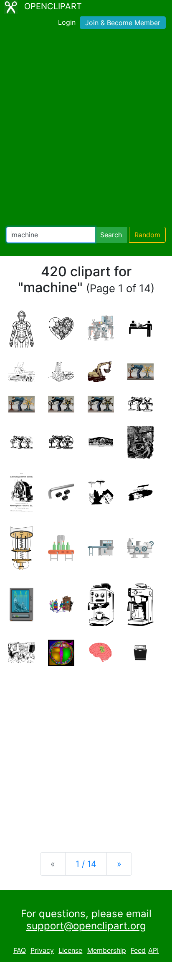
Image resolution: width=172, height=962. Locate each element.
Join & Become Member (122, 22)
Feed (138, 950)
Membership (106, 950)
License (70, 950)
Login (67, 22)
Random (147, 235)
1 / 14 (86, 864)
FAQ (19, 950)
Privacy (42, 950)
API (153, 950)
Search (111, 235)
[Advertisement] (86, 129)
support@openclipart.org (86, 926)
